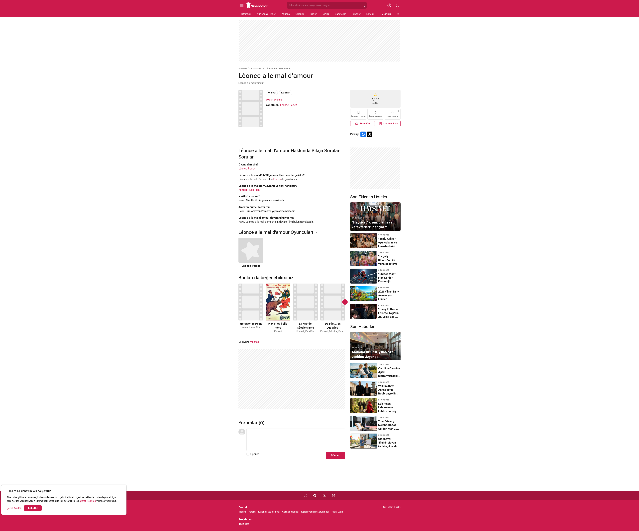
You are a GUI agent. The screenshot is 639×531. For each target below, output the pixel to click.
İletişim (242, 511)
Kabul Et (33, 508)
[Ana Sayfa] (257, 5)
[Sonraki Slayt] (345, 302)
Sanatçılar (340, 14)
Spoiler (254, 454)
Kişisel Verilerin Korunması (315, 511)
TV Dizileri (385, 14)
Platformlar (245, 14)
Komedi (272, 92)
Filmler (313, 14)
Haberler (356, 14)
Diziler (326, 14)
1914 (269, 99)
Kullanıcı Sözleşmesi (269, 511)
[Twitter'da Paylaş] (369, 134)
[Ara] (363, 5)
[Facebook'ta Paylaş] (363, 134)
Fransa (278, 99)
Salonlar (300, 14)
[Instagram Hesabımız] (305, 495)
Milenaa (254, 341)
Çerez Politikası (88, 501)
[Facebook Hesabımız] (315, 495)
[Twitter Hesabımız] (324, 495)
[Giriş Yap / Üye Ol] (389, 5)
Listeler (370, 14)
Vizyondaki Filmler (266, 14)
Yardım (252, 511)
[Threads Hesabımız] (333, 495)
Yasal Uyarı (337, 511)
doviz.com (243, 524)
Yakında (285, 14)
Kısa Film (285, 92)
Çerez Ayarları (14, 508)
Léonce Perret (288, 105)
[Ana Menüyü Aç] (241, 5)
